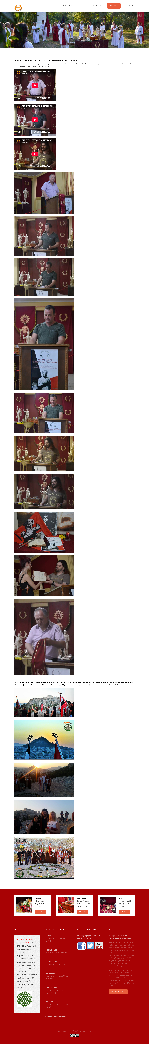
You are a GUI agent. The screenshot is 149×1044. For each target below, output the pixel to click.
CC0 (89, 1031)
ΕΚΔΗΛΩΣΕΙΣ (114, 6)
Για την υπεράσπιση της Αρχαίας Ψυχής (57, 953)
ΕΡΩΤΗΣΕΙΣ (84, 6)
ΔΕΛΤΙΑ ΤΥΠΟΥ (98, 6)
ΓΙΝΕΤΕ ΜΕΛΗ (128, 6)
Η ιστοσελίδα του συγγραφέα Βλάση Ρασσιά (58, 964)
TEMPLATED (83, 1031)
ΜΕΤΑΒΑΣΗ (40, 912)
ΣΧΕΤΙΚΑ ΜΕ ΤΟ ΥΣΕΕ (118, 991)
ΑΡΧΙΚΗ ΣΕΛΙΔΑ (69, 6)
